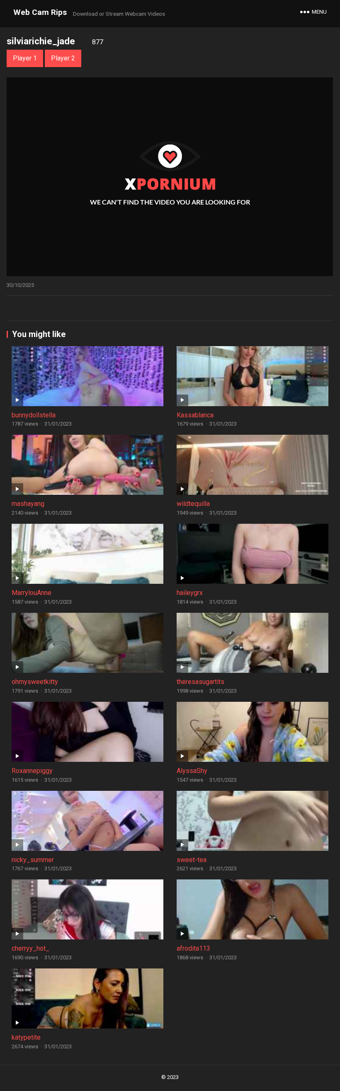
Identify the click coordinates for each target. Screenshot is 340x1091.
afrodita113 (193, 948)
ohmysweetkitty (35, 682)
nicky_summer (33, 860)
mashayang (28, 504)
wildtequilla (193, 504)
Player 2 (63, 58)
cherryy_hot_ (30, 948)
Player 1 (25, 58)
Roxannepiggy (32, 771)
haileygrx (190, 593)
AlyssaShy (192, 771)
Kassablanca (195, 415)
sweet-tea (191, 860)
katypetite (26, 1037)
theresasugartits (200, 682)
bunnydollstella (34, 415)
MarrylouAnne (31, 593)
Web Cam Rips (40, 12)
